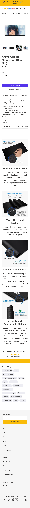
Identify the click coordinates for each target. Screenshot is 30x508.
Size (3, 72)
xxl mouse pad (7, 385)
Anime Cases (7, 450)
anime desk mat (7, 370)
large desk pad (7, 400)
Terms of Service (8, 474)
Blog (4, 445)
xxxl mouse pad (17, 385)
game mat (5, 396)
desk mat (21, 378)
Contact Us (6, 437)
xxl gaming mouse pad (9, 393)
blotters (16, 370)
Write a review (15, 361)
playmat (5, 382)
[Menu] (27, 8)
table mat (22, 400)
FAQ (4, 432)
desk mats (21, 393)
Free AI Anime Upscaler (10, 486)
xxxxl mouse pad (7, 389)
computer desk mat (8, 374)
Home (4, 13)
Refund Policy (7, 461)
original (16, 400)
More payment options (15, 89)
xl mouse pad (13, 382)
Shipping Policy (7, 466)
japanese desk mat (16, 396)
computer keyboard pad (9, 378)
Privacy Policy (7, 470)
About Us (5, 441)
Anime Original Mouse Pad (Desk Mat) (17, 13)
